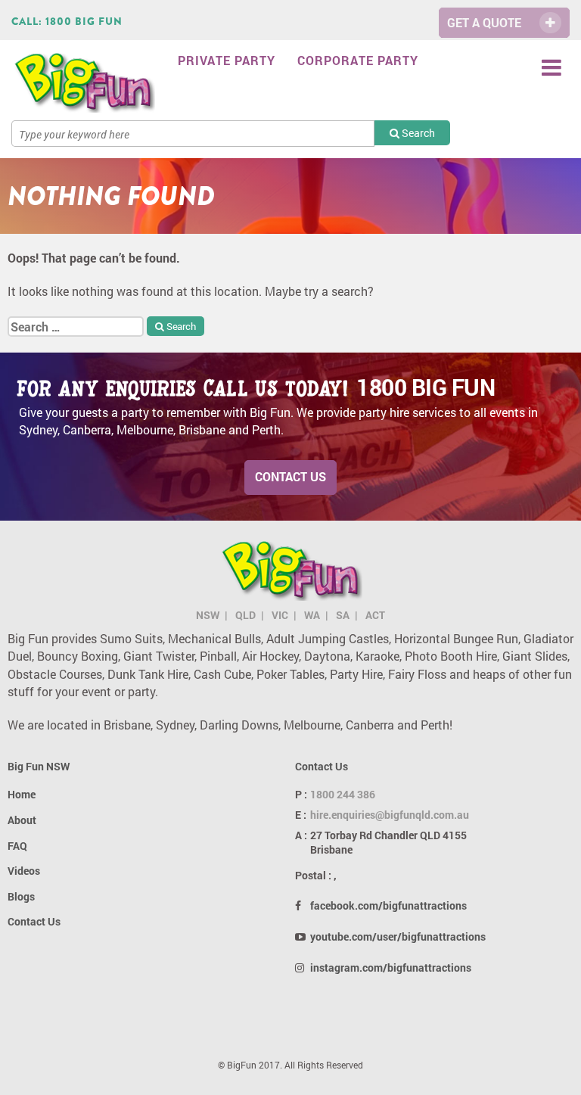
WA (312, 615)
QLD (245, 615)
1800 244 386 (342, 794)
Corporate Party (357, 60)
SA (343, 615)
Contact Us (290, 476)
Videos (24, 870)
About (22, 820)
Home (22, 794)
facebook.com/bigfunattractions (388, 905)
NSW (207, 615)
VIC (280, 615)
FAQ (17, 845)
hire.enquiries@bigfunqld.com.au (389, 814)
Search (417, 133)
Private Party (226, 60)
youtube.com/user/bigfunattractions (398, 936)
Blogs (21, 896)
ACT (375, 615)
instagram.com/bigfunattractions (390, 967)
